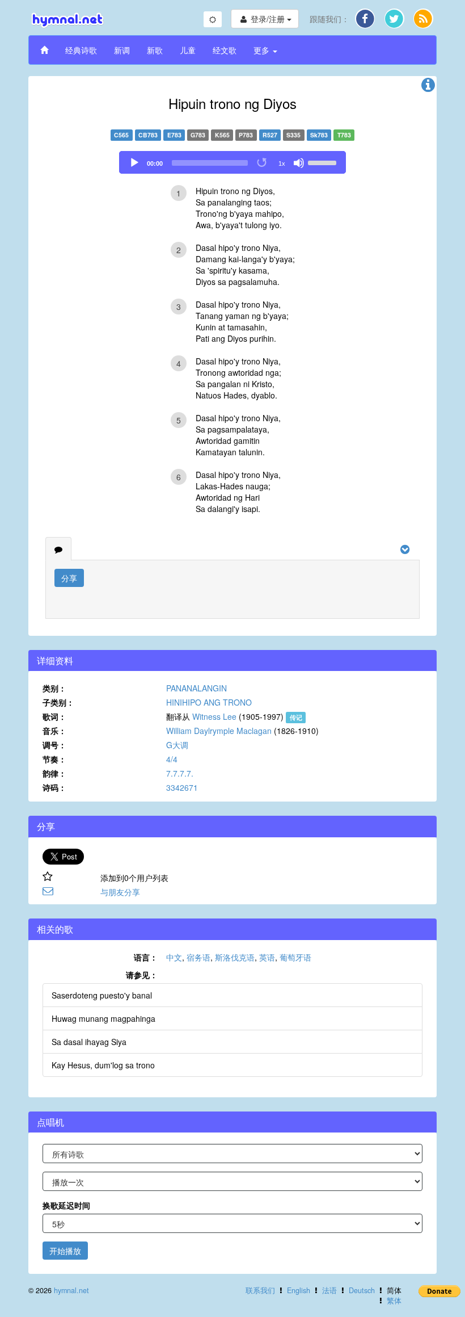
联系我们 (260, 1290)
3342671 (182, 787)
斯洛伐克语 (235, 957)
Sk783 (319, 135)
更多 (262, 50)
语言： (146, 957)
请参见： (142, 974)
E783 (174, 135)
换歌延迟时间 (66, 1205)
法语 (329, 1290)
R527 (270, 135)
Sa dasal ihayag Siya (89, 1041)
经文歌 (224, 50)
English (298, 1290)
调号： (54, 744)
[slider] (324, 162)
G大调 (177, 744)
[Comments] (58, 549)
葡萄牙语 (295, 957)
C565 (121, 135)
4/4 (171, 759)
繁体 (394, 1300)
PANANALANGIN (196, 688)
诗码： (54, 787)
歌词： (54, 716)
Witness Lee (214, 716)
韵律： (54, 773)
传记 (296, 717)
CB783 (148, 135)
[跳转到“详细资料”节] (428, 87)
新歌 (155, 50)
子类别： (58, 702)
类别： (54, 688)
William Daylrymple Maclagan (219, 730)
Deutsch (362, 1290)
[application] (232, 162)
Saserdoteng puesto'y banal (102, 995)
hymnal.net (71, 1290)
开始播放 (65, 1250)
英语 (267, 957)
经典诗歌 (81, 50)
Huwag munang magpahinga (103, 1018)
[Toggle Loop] (262, 163)
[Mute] (299, 163)
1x (281, 163)
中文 (174, 957)
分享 (69, 578)
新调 (122, 50)
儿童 (188, 50)
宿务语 (198, 957)
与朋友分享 (120, 891)
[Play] (134, 163)
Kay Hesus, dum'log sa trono (103, 1065)
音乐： (54, 730)
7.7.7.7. (179, 773)
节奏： (54, 759)
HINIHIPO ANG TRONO (209, 702)
